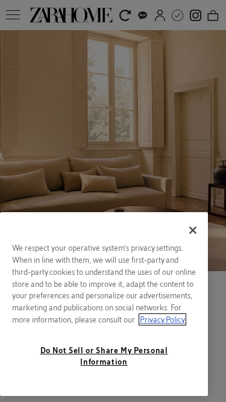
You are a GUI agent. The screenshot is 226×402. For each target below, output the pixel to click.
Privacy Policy (162, 319)
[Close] (193, 230)
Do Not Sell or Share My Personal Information (104, 355)
